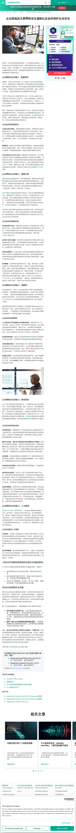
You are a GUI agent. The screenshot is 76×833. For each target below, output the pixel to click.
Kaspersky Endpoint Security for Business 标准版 (24, 696)
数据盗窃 (33, 113)
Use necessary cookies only (14, 828)
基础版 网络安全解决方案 (41, 788)
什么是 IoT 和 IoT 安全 (15, 679)
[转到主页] (14, 2)
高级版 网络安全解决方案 (41, 794)
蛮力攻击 (28, 309)
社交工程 (21, 195)
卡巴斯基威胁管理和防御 (61, 791)
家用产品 (5, 785)
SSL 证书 (34, 276)
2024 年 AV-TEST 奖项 (19, 668)
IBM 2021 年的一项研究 (11, 510)
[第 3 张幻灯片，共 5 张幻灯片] (38, 771)
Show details (66, 823)
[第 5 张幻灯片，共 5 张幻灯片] (42, 771)
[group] (21, 745)
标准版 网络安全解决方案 (41, 791)
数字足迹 (7, 228)
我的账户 (64, 2)
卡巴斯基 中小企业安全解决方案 (25, 788)
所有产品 (19, 791)
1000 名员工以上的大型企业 (64, 785)
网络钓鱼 (5, 179)
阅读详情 (10, 764)
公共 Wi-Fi (5, 165)
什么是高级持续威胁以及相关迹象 (19, 684)
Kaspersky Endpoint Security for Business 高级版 (24, 699)
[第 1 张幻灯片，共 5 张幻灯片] (33, 771)
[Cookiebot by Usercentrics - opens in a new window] (66, 799)
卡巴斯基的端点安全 (15, 647)
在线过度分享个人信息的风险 (20, 743)
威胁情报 (10, 682)
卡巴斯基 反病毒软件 (7, 788)
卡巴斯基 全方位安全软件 (8, 794)
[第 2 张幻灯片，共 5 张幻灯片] (36, 771)
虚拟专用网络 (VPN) (34, 167)
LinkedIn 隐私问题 (8, 235)
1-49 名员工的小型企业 (24, 785)
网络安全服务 (58, 788)
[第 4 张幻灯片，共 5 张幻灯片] (40, 771)
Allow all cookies (62, 828)
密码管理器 (31, 337)
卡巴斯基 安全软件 (6, 791)
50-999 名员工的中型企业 (44, 785)
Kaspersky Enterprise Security (17, 702)
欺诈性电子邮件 (7, 209)
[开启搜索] (49, 2)
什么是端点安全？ (13, 687)
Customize (36, 828)
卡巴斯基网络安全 (59, 794)
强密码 (32, 322)
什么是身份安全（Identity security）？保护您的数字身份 (54, 744)
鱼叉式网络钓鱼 (7, 193)
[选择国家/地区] (45, 2)
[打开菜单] (2, 2)
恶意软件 (29, 416)
